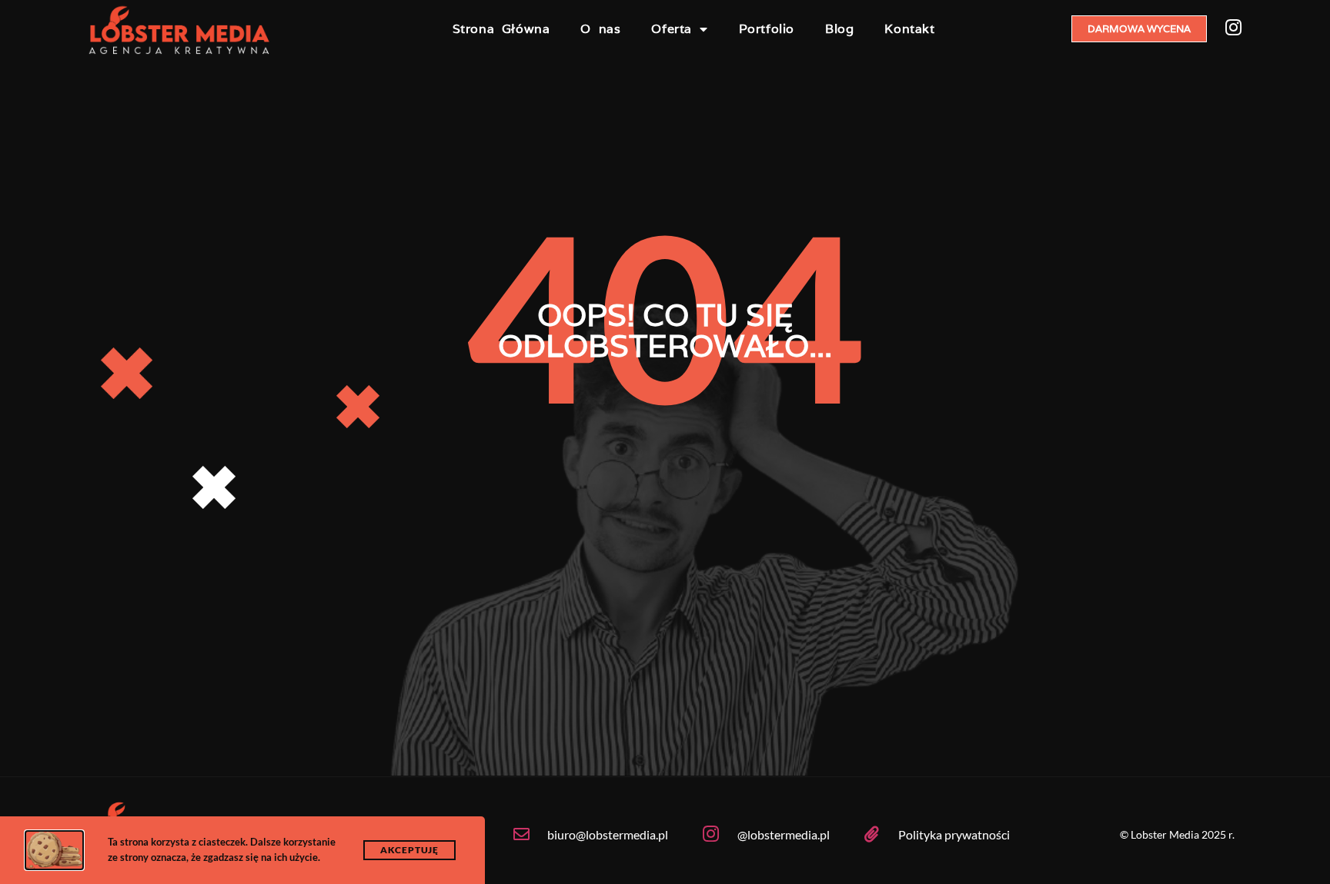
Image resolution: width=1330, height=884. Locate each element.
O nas (600, 29)
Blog (839, 29)
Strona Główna (501, 29)
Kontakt (909, 29)
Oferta (671, 29)
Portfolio (766, 29)
